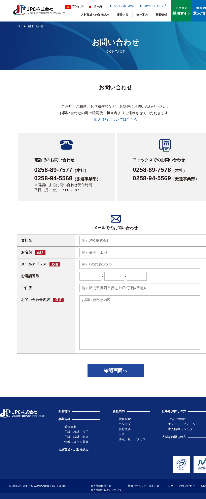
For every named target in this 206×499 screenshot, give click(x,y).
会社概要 (125, 429)
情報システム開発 (76, 442)
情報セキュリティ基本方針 (143, 485)
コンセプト (126, 424)
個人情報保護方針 (101, 485)
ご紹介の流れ (177, 419)
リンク (169, 485)
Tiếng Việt (78, 6)
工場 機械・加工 (76, 431)
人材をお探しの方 (123, 5)
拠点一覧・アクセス (132, 439)
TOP (19, 26)
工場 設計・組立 (76, 437)
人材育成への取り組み (95, 14)
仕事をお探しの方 (174, 411)
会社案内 (142, 14)
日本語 (98, 6)
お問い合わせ (187, 485)
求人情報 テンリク (180, 429)
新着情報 (161, 14)
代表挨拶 (125, 419)
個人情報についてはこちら (115, 120)
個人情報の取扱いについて (106, 489)
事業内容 (122, 14)
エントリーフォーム (181, 424)
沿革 (122, 434)
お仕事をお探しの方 (155, 5)
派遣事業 (70, 426)
